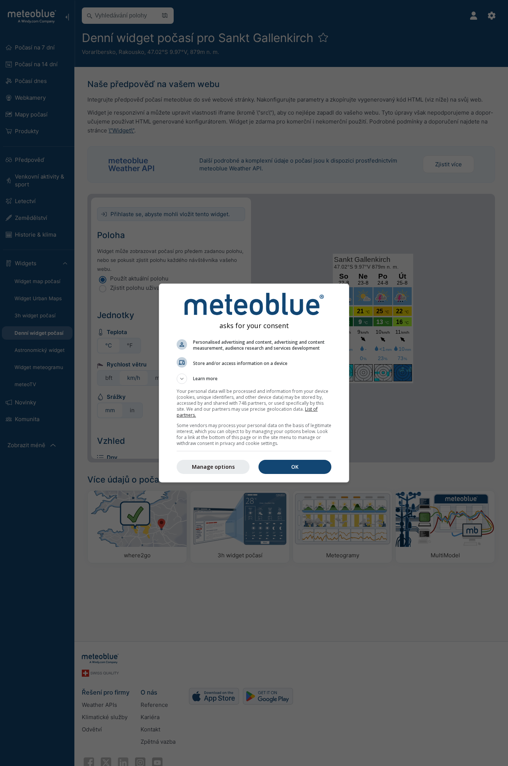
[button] (254, 379)
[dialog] (254, 383)
